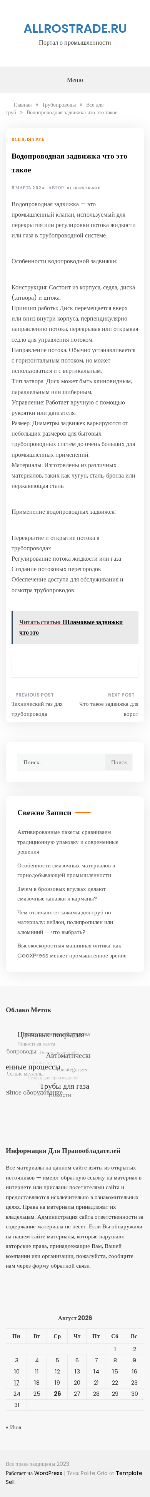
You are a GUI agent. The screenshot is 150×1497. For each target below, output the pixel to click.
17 (17, 1382)
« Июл (13, 1427)
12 (57, 1371)
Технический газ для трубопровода (37, 709)
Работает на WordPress (35, 1473)
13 (77, 1371)
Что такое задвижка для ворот (108, 709)
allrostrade (83, 188)
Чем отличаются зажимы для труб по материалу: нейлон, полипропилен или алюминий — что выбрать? (65, 922)
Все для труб (28, 139)
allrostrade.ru (75, 28)
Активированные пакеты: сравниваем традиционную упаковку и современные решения (67, 841)
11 (37, 1371)
